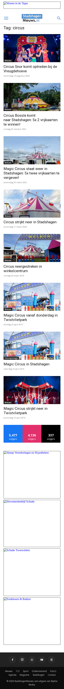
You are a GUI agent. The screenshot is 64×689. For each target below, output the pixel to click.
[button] (6, 18)
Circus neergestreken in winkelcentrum (23, 268)
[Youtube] (41, 659)
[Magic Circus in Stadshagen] (32, 346)
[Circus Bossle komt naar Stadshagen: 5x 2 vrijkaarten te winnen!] (32, 97)
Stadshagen (38, 674)
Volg (32, 426)
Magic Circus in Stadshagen (26, 364)
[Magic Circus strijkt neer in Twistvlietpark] (32, 390)
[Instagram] (22, 659)
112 (18, 671)
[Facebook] (12, 659)
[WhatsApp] (32, 659)
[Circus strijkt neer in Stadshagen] (32, 204)
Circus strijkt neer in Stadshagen (30, 222)
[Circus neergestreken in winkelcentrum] (32, 248)
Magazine (24, 674)
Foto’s (53, 671)
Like (13, 426)
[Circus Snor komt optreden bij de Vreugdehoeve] (32, 48)
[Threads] (51, 659)
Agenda (12, 674)
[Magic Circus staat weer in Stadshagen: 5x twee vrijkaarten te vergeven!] (32, 150)
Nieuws (8, 60)
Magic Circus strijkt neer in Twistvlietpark (25, 410)
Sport (25, 671)
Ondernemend (39, 671)
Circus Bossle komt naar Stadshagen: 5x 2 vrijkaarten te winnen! (31, 119)
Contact (52, 674)
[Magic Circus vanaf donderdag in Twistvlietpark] (32, 297)
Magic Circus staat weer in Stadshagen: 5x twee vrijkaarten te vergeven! (32, 173)
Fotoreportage (11, 358)
